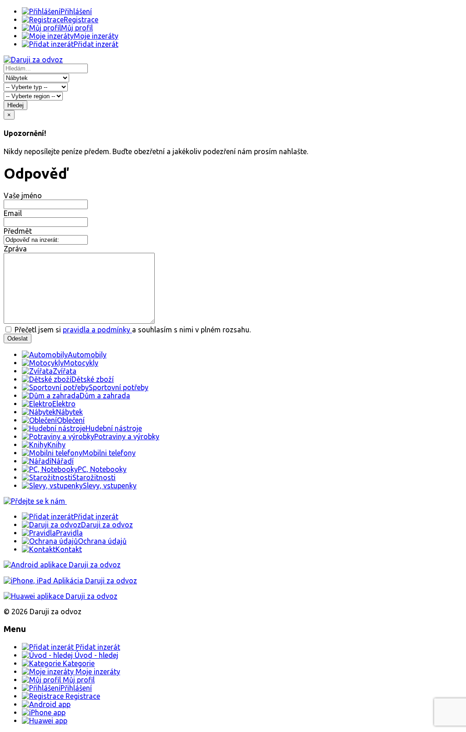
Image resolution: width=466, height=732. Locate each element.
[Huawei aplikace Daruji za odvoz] (60, 596)
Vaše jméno (23, 195)
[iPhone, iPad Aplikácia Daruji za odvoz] (70, 581)
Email (13, 213)
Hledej (15, 105)
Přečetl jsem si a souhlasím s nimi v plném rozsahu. (132, 330)
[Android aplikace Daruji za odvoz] (62, 565)
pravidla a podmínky (97, 330)
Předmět (18, 231)
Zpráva (15, 249)
